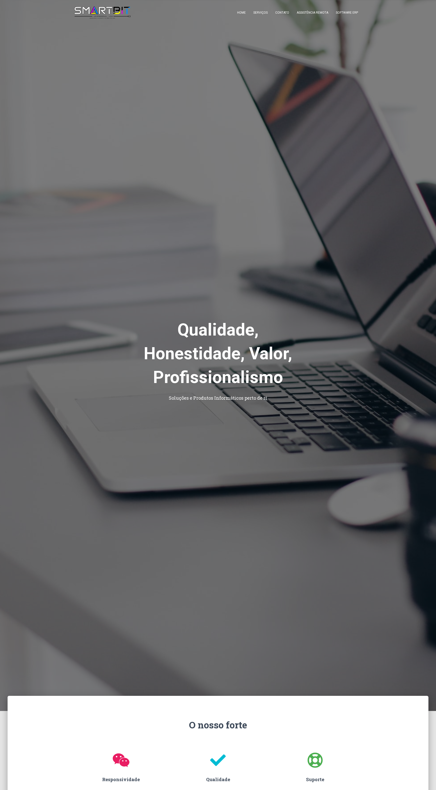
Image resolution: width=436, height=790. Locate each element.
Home (241, 12)
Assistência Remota (312, 12)
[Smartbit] (102, 12)
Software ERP (347, 12)
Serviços (260, 12)
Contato (282, 12)
